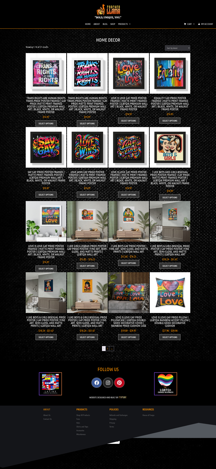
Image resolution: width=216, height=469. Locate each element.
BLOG (105, 24)
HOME (88, 24)
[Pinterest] (119, 383)
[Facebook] (96, 383)
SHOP (112, 24)
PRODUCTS (123, 24)
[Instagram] (108, 383)
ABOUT (97, 24)
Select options (46, 123)
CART (189, 24)
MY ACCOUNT (207, 24)
